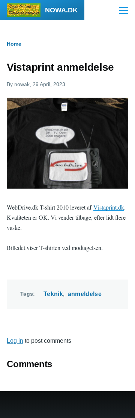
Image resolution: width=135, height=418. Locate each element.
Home (14, 44)
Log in (15, 341)
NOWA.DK (61, 10)
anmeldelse (85, 294)
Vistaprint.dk (108, 207)
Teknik (53, 294)
